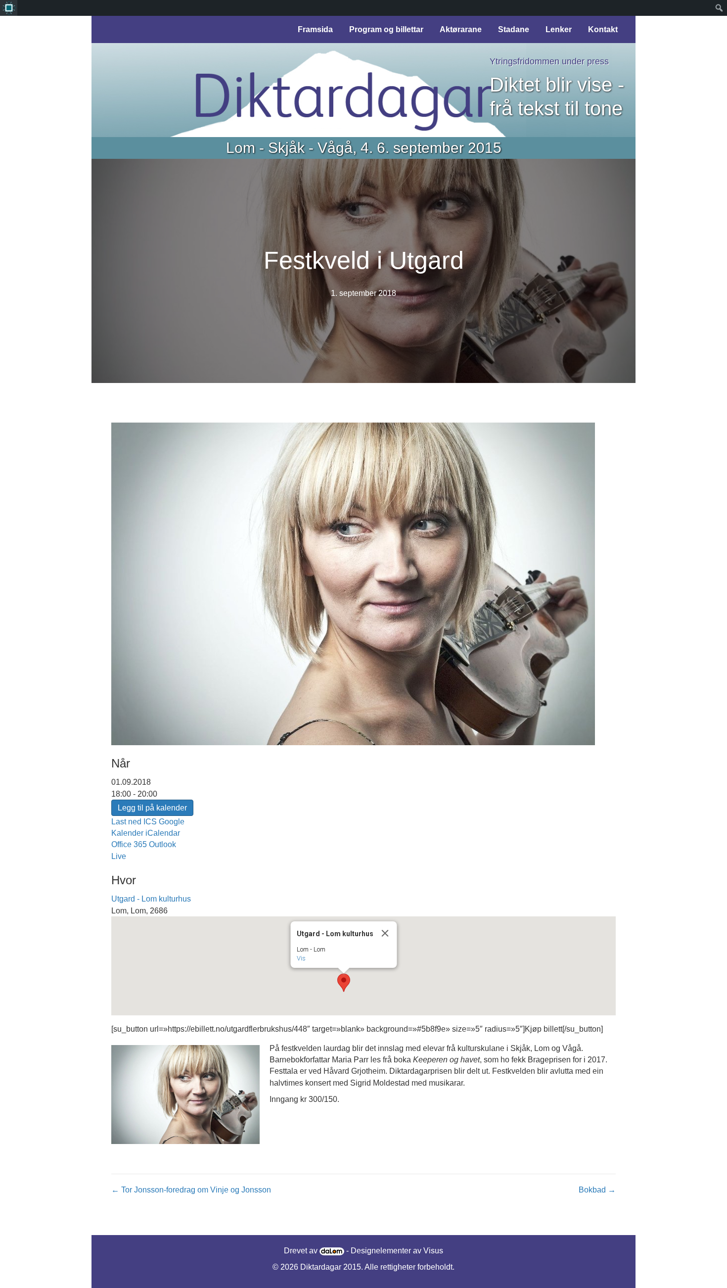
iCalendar (162, 833)
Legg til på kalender (152, 808)
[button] (343, 982)
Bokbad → (597, 1190)
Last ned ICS (134, 821)
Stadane (513, 29)
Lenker (558, 29)
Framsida (315, 29)
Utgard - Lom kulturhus (151, 899)
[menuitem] (8, 8)
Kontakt (603, 29)
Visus (433, 1250)
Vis (301, 958)
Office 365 (129, 844)
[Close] (385, 933)
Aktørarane (461, 29)
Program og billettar (386, 29)
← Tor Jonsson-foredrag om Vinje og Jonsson (191, 1190)
